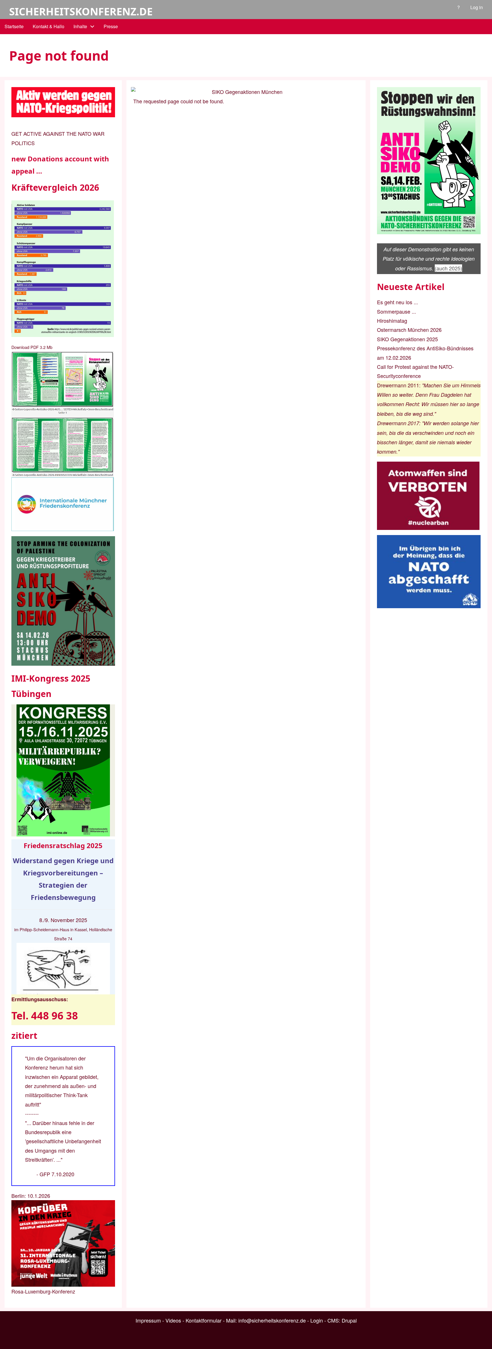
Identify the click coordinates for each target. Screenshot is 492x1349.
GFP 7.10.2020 (57, 1174)
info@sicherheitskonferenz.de (272, 1320)
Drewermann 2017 (398, 423)
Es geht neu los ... (397, 302)
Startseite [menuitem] (14, 26)
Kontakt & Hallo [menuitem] (48, 26)
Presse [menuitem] (111, 26)
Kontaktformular (204, 1320)
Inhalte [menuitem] (80, 26)
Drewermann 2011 (398, 385)
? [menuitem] (458, 7)
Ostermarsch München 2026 (409, 329)
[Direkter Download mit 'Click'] (63, 414)
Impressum (148, 1320)
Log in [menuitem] (476, 7)
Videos (173, 1320)
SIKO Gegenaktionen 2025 (407, 339)
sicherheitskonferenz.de (81, 11)
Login (316, 1320)
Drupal (349, 1320)
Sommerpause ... (396, 311)
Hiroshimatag (392, 320)
